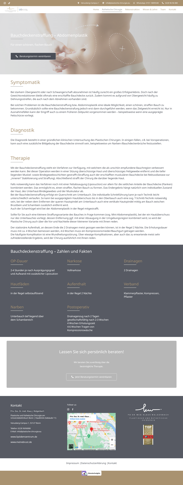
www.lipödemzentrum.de (24, 436)
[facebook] (73, 409)
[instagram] (68, 409)
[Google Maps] (91, 414)
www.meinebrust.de (21, 441)
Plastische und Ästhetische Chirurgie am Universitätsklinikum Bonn (28, 416)
